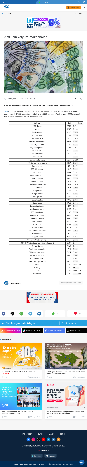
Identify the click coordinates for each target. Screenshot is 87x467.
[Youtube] (43, 440)
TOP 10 (62, 434)
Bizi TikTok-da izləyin (33, 331)
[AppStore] (50, 456)
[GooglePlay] (37, 456)
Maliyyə (82, 14)
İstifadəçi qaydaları (55, 464)
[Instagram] (33, 440)
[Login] (84, 2)
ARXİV (51, 434)
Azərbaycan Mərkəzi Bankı (71, 282)
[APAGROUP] (43, 450)
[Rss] (58, 440)
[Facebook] (28, 440)
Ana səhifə (73, 14)
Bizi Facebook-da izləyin (55, 331)
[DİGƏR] (84, 7)
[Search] (79, 2)
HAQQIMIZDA (27, 434)
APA (6, 111)
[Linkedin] (53, 440)
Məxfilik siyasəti (68, 464)
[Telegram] (48, 440)
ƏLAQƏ (41, 434)
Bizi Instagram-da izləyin (12, 331)
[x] (38, 440)
